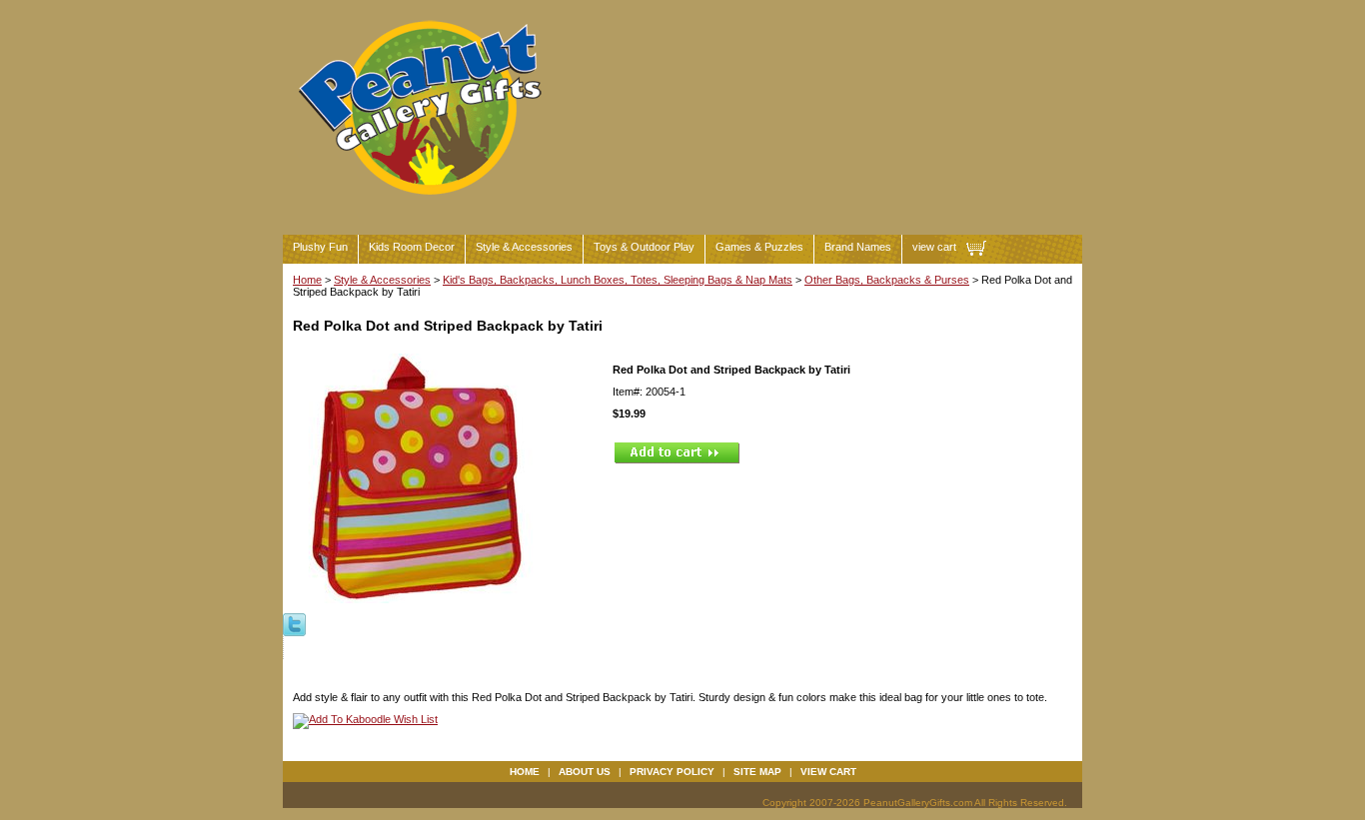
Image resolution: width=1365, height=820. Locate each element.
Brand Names (857, 247)
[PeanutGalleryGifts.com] (424, 203)
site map (757, 771)
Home (307, 280)
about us (585, 771)
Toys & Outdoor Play (644, 247)
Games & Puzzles (759, 247)
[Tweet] (294, 623)
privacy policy (672, 771)
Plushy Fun (320, 247)
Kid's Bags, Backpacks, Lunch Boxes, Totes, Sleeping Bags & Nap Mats (617, 280)
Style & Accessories (524, 247)
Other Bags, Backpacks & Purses (886, 280)
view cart (934, 247)
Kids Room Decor (412, 247)
